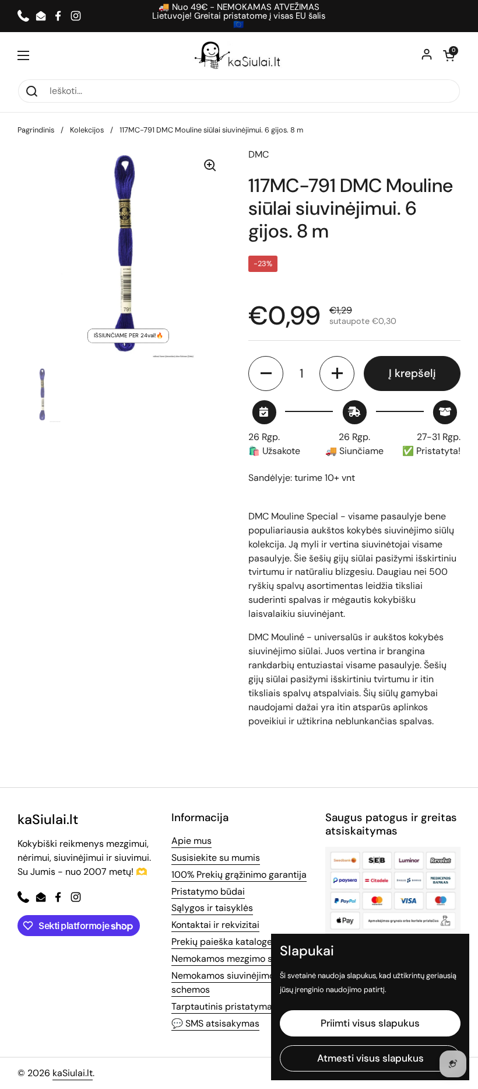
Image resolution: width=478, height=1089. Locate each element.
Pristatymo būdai (208, 891)
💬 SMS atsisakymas (215, 1023)
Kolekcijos (87, 130)
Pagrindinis (35, 130)
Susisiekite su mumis (215, 857)
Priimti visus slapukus (370, 1023)
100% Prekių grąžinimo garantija (239, 874)
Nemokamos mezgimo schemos (238, 958)
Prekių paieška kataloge (221, 942)
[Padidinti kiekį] (336, 373)
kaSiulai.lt (72, 1073)
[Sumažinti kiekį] (265, 373)
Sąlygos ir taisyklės (212, 908)
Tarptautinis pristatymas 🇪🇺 (231, 1006)
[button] (449, 55)
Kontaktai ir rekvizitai (215, 925)
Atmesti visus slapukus (370, 1058)
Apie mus (191, 841)
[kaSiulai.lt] (239, 55)
